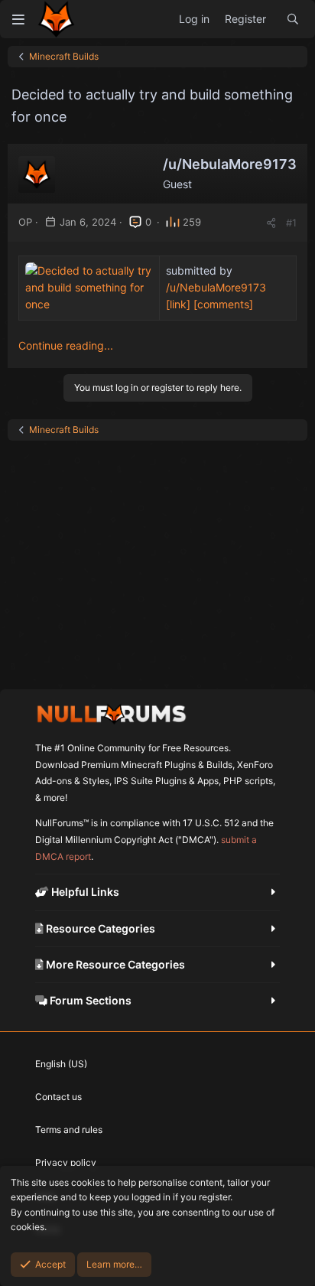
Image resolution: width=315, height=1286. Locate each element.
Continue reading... (65, 345)
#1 (291, 223)
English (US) (61, 1063)
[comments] (223, 304)
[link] (178, 304)
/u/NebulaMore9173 (216, 287)
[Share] (271, 223)
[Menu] (18, 19)
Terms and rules (68, 1129)
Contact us (58, 1096)
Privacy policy (65, 1162)
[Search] (292, 19)
